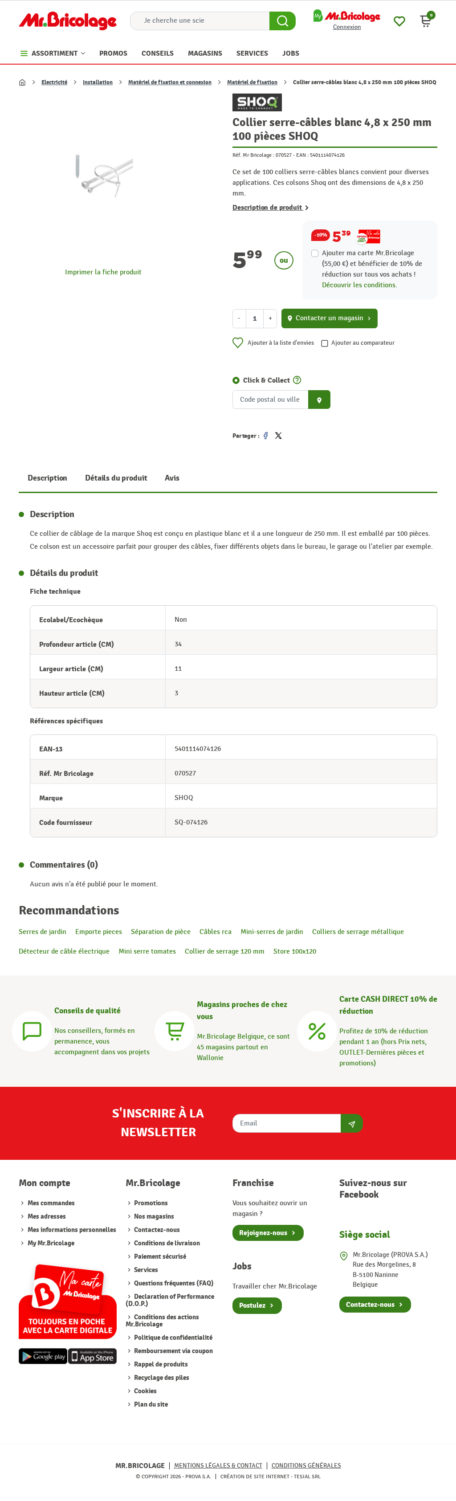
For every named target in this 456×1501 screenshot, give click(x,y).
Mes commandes (51, 1203)
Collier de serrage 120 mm (225, 951)
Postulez (252, 1305)
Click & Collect (266, 380)
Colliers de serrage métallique (358, 932)
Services (145, 1270)
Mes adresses (47, 1216)
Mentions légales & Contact (218, 1465)
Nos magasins (153, 1216)
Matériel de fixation (252, 82)
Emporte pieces (98, 932)
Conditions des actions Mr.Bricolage (162, 1321)
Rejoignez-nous (263, 1232)
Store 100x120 (294, 951)
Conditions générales (306, 1465)
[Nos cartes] (68, 1297)
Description (47, 478)
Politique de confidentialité (172, 1338)
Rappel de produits (160, 1364)
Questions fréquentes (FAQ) (173, 1283)
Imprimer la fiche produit (103, 272)
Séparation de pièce (161, 932)
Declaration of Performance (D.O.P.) (170, 1300)
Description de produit (267, 208)
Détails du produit (116, 478)
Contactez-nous (156, 1230)
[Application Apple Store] (92, 1356)
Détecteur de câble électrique (64, 951)
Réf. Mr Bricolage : (253, 155)
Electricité (54, 82)
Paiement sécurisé (159, 1256)
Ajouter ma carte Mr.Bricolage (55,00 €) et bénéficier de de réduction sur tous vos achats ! (372, 264)
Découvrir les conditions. (359, 285)
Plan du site (150, 1404)
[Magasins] (174, 1030)
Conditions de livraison (166, 1243)
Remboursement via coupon (173, 1351)
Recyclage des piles (161, 1378)
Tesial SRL (307, 1476)
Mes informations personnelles (72, 1230)
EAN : (302, 155)
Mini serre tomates (147, 951)
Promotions (150, 1203)
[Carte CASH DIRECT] (317, 1030)
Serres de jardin (42, 932)
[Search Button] (282, 21)
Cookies (145, 1391)
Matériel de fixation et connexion (170, 82)
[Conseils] (32, 1030)
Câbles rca (216, 932)
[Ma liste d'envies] (399, 20)
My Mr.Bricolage (51, 1243)
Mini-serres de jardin (271, 932)
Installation (98, 82)
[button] (425, 21)
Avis (172, 478)
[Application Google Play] (43, 1356)
